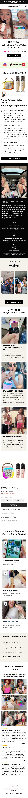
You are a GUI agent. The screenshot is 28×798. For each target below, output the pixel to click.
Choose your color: (7, 497)
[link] (14, 51)
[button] (2, 6)
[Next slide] (2, 283)
